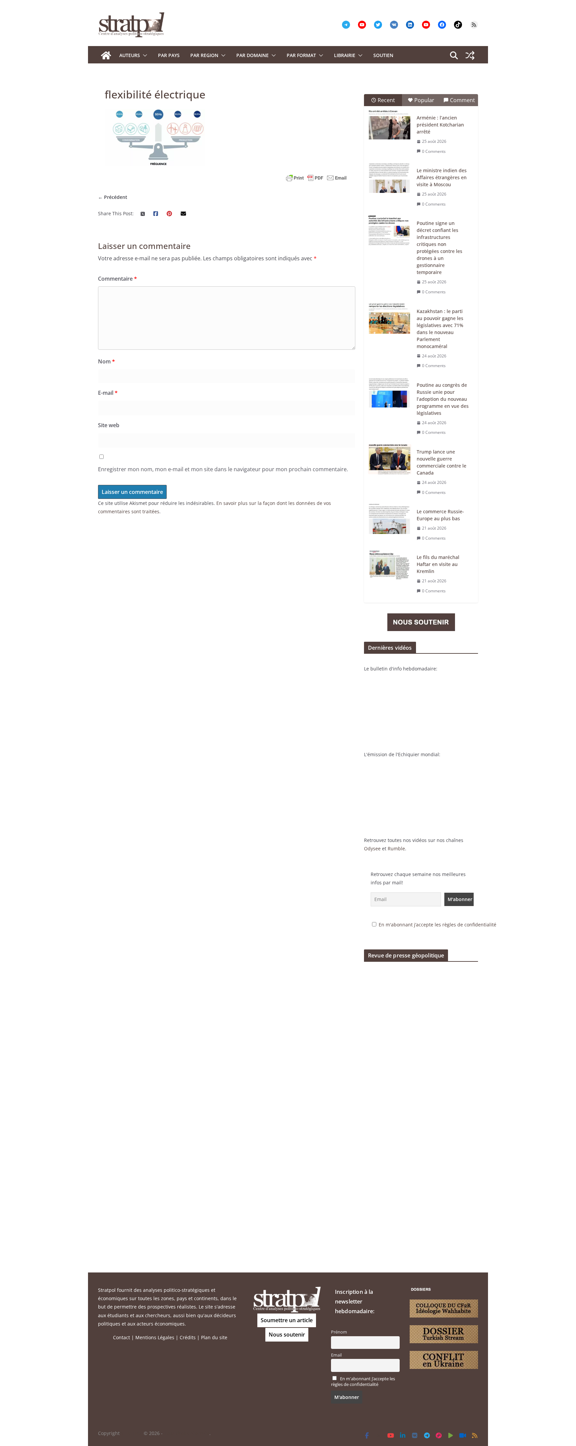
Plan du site (214, 1337)
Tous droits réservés (186, 1433)
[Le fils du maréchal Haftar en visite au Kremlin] (389, 565)
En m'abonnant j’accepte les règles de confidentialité (437, 924)
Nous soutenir (287, 1334)
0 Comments (434, 151)
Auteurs (129, 55)
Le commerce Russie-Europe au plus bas (440, 515)
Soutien (383, 55)
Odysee (372, 848)
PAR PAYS (169, 55)
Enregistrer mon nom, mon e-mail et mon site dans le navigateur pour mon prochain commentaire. (223, 469)
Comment (462, 100)
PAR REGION (204, 55)
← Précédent (112, 197)
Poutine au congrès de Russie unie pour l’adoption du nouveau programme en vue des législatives (443, 399)
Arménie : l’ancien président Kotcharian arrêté (440, 124)
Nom (106, 361)
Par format (301, 55)
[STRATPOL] (106, 55)
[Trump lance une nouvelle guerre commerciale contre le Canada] (389, 459)
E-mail (108, 392)
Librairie (344, 55)
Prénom (339, 1332)
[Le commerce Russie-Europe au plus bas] (389, 519)
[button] (143, 55)
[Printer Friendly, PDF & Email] (316, 178)
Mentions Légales (154, 1337)
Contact (121, 1337)
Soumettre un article (287, 1320)
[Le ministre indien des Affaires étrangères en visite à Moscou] (389, 178)
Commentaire (117, 278)
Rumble (396, 848)
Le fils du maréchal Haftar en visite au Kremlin (438, 564)
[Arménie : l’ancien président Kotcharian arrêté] (389, 125)
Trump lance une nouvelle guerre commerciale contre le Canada (441, 462)
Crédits (188, 1337)
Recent (386, 100)
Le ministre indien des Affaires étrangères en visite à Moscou (442, 177)
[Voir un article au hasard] (470, 55)
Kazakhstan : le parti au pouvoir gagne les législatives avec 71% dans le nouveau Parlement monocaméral (440, 328)
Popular (424, 100)
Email (336, 1355)
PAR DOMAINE (252, 55)
